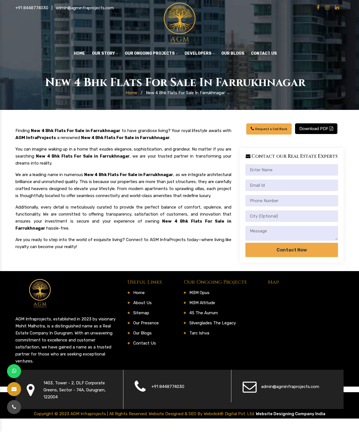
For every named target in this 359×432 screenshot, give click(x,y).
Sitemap (141, 312)
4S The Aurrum (203, 312)
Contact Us (264, 53)
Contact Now (292, 250)
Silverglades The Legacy (212, 322)
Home (79, 53)
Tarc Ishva (199, 333)
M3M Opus (199, 292)
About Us (142, 302)
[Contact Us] (14, 407)
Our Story (104, 53)
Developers (198, 53)
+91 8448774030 (31, 7)
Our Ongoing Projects (150, 53)
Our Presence (146, 322)
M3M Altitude (202, 302)
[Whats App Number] (14, 371)
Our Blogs (232, 53)
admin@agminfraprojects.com (85, 7)
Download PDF (314, 128)
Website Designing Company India (290, 413)
